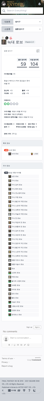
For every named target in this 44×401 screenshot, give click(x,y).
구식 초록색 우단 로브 (19, 256)
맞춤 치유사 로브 (18, 260)
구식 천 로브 (16, 218)
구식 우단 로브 (17, 239)
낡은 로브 (15, 176)
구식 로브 (15, 180)
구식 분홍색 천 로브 (19, 227)
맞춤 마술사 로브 (18, 264)
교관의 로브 (16, 273)
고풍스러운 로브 (17, 306)
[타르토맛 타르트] (6, 38)
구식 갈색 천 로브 (18, 231)
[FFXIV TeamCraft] (2, 38)
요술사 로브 (16, 302)
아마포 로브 (16, 289)
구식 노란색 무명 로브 (19, 206)
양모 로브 (15, 294)
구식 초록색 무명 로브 (19, 210)
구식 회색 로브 (17, 189)
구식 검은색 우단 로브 (19, 243)
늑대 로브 (15, 154)
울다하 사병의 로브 (18, 281)
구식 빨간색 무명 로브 (19, 201)
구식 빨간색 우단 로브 (19, 247)
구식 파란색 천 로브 (19, 235)
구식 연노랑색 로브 (18, 193)
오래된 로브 (16, 285)
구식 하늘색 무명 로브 (19, 214)
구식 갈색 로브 (17, 185)
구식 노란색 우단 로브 (19, 252)
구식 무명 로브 (17, 197)
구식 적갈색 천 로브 (19, 222)
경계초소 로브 (17, 315)
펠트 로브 (15, 298)
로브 (13, 268)
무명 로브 (15, 277)
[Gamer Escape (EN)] (10, 38)
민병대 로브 (16, 310)
